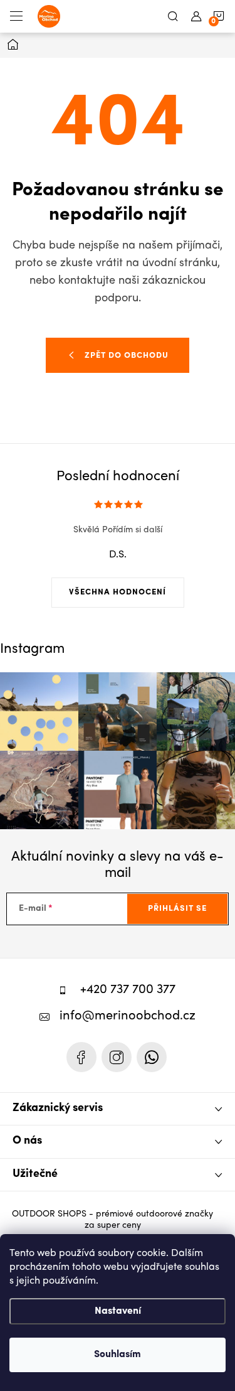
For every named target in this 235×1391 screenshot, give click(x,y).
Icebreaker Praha (81, 1057)
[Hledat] (173, 16)
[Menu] (16, 16)
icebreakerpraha (117, 1057)
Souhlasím (117, 1355)
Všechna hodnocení (117, 592)
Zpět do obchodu (127, 356)
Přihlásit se (177, 909)
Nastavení (118, 1311)
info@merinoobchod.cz (128, 1017)
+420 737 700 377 (127, 990)
